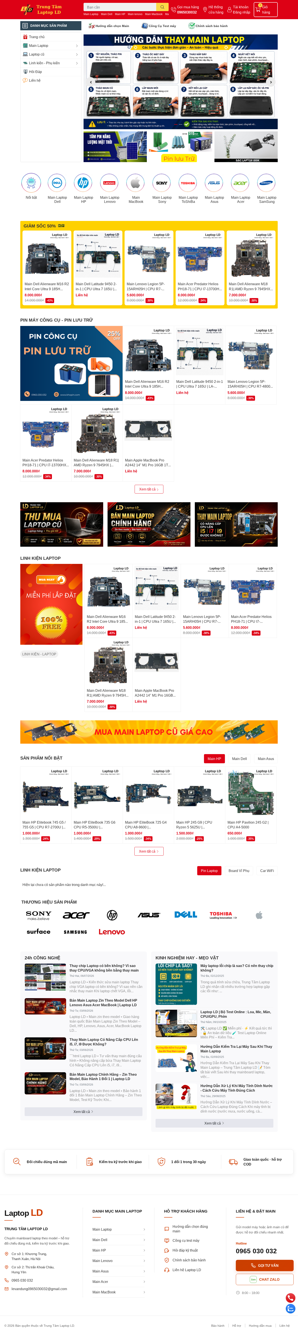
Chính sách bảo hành (212, 26)
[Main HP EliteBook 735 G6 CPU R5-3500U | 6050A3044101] (97, 792)
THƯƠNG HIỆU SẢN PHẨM (49, 901)
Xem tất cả (147, 489)
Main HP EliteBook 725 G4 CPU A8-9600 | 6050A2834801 (146, 827)
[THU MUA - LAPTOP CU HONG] (61, 524)
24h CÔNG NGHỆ (42, 957)
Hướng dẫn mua (260, 1325)
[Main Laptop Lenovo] (110, 183)
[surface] (38, 932)
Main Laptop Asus (214, 199)
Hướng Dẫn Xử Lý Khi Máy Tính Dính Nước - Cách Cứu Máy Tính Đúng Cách (236, 1088)
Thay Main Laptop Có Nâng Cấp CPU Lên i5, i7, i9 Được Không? (104, 1041)
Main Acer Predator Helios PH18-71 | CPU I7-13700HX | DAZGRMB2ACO (200, 289)
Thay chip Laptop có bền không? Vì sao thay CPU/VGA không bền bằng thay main (104, 968)
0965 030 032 (22, 1280)
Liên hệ (284, 1325)
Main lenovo (135, 14)
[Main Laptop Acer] (240, 183)
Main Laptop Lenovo (109, 199)
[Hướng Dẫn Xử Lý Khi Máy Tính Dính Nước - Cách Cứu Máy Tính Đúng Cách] (176, 1096)
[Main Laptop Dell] (57, 183)
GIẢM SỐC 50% (40, 225)
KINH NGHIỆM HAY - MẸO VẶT (187, 957)
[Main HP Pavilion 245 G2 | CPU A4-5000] (251, 792)
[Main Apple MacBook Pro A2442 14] (148, 430)
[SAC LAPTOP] (246, 146)
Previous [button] (90, 82)
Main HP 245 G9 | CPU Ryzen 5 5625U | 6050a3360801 (194, 827)
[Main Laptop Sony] (162, 183)
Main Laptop (91, 14)
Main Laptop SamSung (266, 199)
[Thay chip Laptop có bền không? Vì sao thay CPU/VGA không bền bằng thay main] (45, 977)
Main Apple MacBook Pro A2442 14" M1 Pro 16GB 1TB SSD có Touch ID (148, 465)
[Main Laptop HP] (83, 183)
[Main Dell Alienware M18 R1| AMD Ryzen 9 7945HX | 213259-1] (251, 255)
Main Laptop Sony (162, 199)
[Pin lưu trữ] (180, 146)
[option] (181, 81)
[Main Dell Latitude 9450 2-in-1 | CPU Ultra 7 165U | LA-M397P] (98, 255)
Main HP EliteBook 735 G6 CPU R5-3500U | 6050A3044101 (94, 827)
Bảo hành (217, 1325)
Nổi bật (31, 197)
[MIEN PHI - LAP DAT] (51, 604)
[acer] (75, 915)
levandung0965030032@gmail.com (39, 1289)
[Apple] (259, 915)
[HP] (112, 915)
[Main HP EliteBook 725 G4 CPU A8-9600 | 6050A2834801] (148, 792)
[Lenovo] (112, 932)
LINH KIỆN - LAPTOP (39, 654)
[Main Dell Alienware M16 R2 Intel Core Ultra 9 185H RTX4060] (47, 255)
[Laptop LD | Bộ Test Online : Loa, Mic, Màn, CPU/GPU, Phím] (176, 1023)
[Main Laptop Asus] (214, 183)
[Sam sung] (75, 932)
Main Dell (106, 14)
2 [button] (180, 124)
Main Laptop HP (83, 199)
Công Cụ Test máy (162, 26)
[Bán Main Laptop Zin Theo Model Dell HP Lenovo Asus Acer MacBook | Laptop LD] (45, 1006)
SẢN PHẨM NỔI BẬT (41, 757)
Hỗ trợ (236, 1325)
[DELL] (185, 915)
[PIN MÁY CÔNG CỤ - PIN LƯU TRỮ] (71, 363)
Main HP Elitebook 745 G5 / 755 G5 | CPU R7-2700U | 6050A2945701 (43, 827)
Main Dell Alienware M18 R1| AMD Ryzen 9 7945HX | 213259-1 (250, 289)
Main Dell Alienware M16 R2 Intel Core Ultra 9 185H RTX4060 (47, 289)
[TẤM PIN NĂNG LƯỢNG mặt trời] (115, 146)
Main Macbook (154, 14)
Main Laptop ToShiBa (188, 199)
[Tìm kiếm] (162, 7)
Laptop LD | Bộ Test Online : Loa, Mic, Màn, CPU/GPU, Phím (235, 1014)
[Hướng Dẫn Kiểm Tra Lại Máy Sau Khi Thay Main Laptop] (176, 1058)
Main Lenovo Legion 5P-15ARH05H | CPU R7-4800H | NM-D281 (146, 289)
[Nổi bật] (31, 183)
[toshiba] (222, 915)
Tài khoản (240, 7)
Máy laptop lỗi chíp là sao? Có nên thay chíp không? (236, 968)
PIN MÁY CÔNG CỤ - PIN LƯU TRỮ (56, 319)
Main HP (120, 14)
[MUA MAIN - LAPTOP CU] (149, 731)
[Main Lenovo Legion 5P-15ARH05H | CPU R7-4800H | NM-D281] (149, 255)
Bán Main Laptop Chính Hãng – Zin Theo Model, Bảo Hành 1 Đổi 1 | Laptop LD (103, 1076)
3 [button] (185, 124)
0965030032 (187, 12)
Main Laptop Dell (57, 199)
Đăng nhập (241, 12)
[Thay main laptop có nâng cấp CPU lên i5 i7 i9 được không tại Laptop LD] (236, 524)
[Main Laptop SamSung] (267, 183)
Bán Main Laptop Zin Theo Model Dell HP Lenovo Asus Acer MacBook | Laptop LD (103, 1002)
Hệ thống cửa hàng (216, 9)
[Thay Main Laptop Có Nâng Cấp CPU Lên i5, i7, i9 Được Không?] (45, 1048)
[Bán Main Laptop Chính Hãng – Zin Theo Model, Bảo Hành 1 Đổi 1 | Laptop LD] (45, 1083)
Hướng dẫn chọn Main (112, 26)
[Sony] (38, 915)
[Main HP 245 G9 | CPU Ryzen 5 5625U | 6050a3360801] (199, 792)
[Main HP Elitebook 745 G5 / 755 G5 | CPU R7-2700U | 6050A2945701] (46, 792)
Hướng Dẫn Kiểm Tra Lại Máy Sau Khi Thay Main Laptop (236, 1048)
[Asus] (149, 915)
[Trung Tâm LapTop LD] (47, 9)
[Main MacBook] (136, 183)
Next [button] (271, 82)
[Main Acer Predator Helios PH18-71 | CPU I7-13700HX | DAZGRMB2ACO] (200, 255)
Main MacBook (136, 199)
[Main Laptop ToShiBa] (188, 183)
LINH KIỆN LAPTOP (40, 558)
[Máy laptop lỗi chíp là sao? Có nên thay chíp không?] (176, 984)
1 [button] (176, 124)
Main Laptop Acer (240, 199)
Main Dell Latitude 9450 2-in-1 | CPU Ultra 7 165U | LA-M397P (96, 289)
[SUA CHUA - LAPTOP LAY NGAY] (149, 524)
